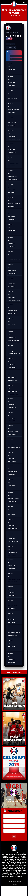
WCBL (14, 786)
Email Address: (7, 824)
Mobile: (5, 829)
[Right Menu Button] (24, 2)
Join (14, 836)
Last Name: (6, 820)
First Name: (6, 815)
